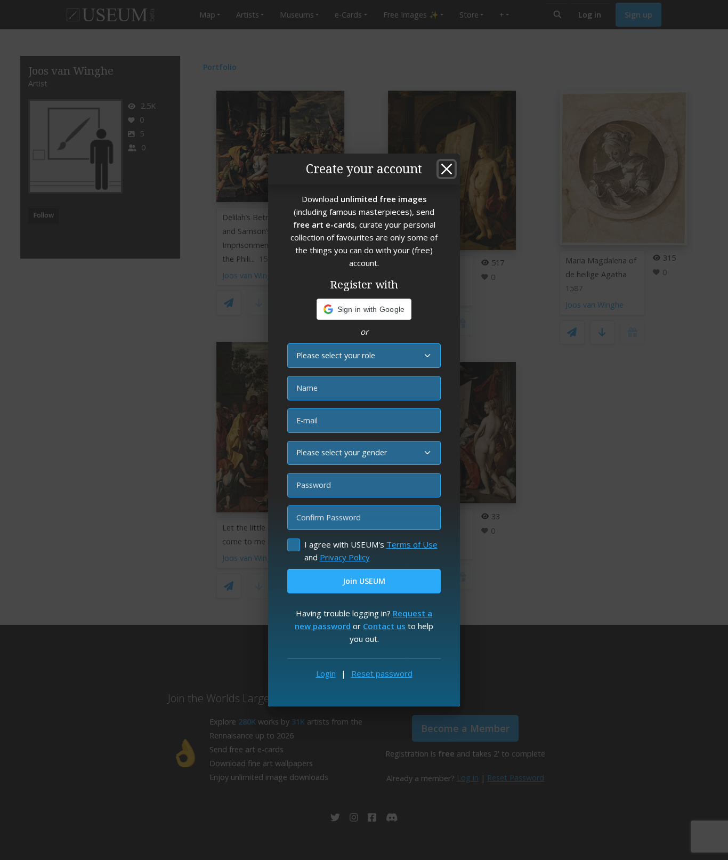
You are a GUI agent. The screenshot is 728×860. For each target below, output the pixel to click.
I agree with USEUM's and (371, 550)
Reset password (381, 673)
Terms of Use (412, 544)
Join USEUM (364, 581)
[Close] (447, 169)
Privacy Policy (345, 557)
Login (326, 673)
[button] (364, 309)
